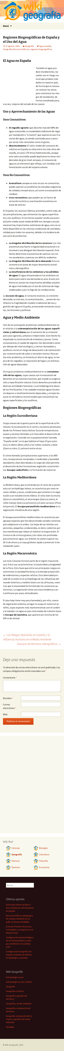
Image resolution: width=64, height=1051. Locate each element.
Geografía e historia (15, 991)
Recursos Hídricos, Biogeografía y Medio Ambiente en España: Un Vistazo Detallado (19, 918)
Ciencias (15, 848)
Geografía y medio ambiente (18, 1003)
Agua (41, 46)
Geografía (29, 46)
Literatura (44, 854)
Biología (43, 848)
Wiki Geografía (11, 1045)
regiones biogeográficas (41, 49)
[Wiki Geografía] (32, 11)
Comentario (10, 677)
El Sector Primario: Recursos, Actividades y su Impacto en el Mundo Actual (19, 929)
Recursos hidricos (21, 49)
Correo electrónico (9, 706)
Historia (15, 860)
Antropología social (14, 977)
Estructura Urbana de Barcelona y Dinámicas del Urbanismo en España (20, 907)
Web (5, 714)
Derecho (15, 867)
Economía (44, 867)
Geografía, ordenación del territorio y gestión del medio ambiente (19, 1019)
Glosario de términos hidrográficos (39, 644)
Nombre (8, 698)
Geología (10, 1027)
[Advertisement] (19, 83)
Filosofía (43, 860)
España (48, 46)
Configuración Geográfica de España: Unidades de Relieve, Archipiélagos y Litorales (19, 954)
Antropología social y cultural (19, 982)
